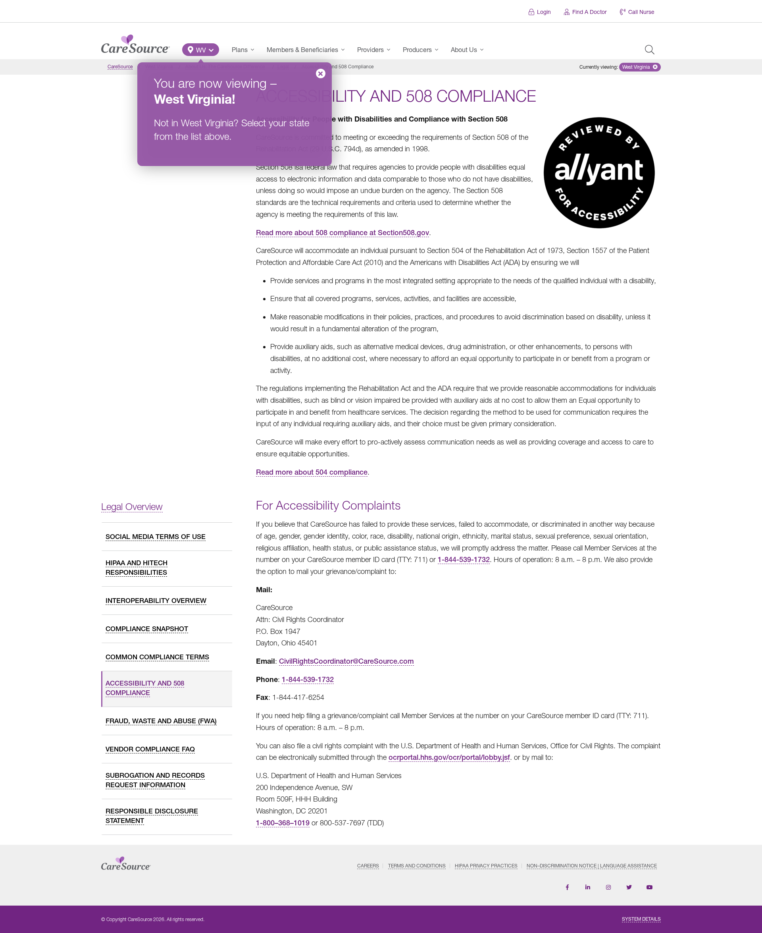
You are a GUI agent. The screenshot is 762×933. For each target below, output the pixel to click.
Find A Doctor (589, 11)
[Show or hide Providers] (390, 49)
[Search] (650, 49)
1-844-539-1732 (464, 559)
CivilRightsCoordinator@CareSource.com (346, 661)
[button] (200, 49)
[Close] (320, 73)
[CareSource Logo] (135, 41)
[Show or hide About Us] (484, 49)
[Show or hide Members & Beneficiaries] (345, 49)
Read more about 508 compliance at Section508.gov (342, 232)
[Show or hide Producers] (438, 49)
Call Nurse (641, 11)
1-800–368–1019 (283, 823)
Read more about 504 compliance (312, 472)
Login (544, 11)
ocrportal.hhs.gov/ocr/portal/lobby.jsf (449, 757)
